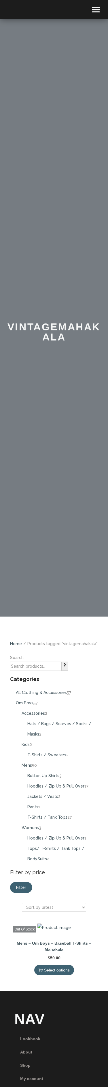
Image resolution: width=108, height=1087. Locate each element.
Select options (57, 970)
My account (31, 1078)
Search (17, 657)
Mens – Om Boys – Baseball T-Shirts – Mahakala (54, 946)
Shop (25, 1065)
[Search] (65, 666)
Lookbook (30, 1038)
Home (16, 643)
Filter (21, 887)
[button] (95, 9)
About (26, 1052)
